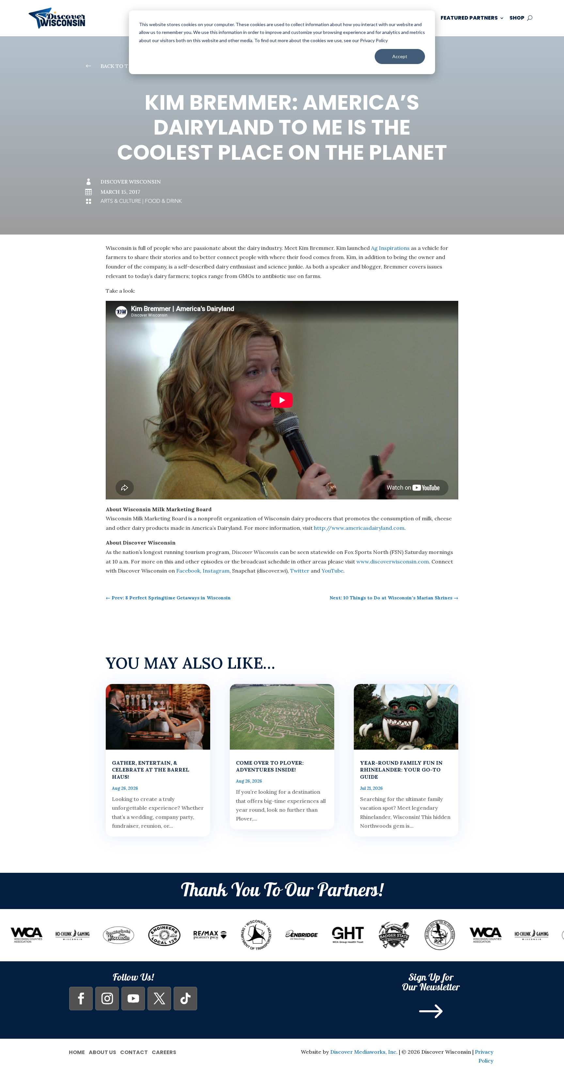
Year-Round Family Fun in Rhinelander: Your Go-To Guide (401, 769)
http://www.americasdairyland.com (359, 528)
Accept (399, 56)
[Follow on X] (159, 998)
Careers (164, 1052)
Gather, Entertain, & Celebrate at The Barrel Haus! (150, 769)
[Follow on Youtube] (133, 998)
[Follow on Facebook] (81, 998)
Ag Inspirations (390, 248)
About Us (102, 1052)
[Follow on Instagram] (107, 998)
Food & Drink (163, 201)
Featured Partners (469, 18)
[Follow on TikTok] (185, 998)
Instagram (216, 570)
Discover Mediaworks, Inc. (364, 1052)
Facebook (188, 570)
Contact (134, 1052)
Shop (517, 18)
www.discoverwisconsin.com (392, 561)
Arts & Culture (121, 201)
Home (77, 1052)
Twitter (299, 570)
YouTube (332, 570)
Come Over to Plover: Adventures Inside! (270, 766)
